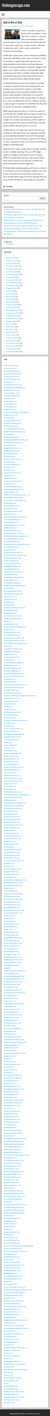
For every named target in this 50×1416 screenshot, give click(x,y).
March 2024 (10, 302)
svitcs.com (7, 1058)
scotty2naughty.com (11, 874)
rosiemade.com (9, 629)
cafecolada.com (9, 772)
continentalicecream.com (13, 825)
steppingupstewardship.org (14, 1213)
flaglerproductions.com (12, 819)
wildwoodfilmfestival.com (13, 497)
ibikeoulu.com (9, 888)
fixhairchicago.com (11, 1047)
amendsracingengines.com (14, 1160)
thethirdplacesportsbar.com (14, 1265)
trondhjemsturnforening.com (15, 1292)
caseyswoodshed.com (12, 1045)
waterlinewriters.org (11, 1091)
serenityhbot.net (10, 1127)
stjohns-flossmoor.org (12, 984)
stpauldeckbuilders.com (12, 1174)
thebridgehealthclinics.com (14, 1089)
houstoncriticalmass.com (13, 792)
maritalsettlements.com (13, 957)
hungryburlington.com (12, 907)
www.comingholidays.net (13, 781)
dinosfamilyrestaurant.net (13, 533)
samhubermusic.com (11, 1400)
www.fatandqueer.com (12, 1166)
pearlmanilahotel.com (12, 464)
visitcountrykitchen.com (13, 943)
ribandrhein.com (10, 704)
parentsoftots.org (10, 1097)
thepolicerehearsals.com (13, 797)
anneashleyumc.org (11, 1169)
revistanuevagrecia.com (13, 869)
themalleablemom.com (12, 902)
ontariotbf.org (9, 434)
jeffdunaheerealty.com (12, 1149)
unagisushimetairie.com (13, 448)
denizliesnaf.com (10, 1050)
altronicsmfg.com (10, 407)
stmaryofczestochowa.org (13, 893)
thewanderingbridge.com (13, 899)
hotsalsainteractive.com (13, 385)
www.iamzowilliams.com (13, 1248)
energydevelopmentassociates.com (17, 544)
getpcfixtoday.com (11, 453)
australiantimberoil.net (12, 530)
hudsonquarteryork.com (12, 1279)
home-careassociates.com (13, 728)
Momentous (35, 1413)
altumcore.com (9, 1067)
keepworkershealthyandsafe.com (16, 440)
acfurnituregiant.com (12, 393)
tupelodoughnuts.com (12, 632)
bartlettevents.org (10, 508)
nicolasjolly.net (9, 847)
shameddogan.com (11, 1094)
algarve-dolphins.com (12, 946)
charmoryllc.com (10, 786)
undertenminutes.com (12, 396)
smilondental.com (10, 654)
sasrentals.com (9, 660)
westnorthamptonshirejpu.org (15, 500)
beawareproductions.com (13, 882)
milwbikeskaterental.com (13, 959)
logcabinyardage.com (12, 1105)
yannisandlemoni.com (12, 616)
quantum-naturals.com (12, 1303)
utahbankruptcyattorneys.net (15, 585)
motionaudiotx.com (11, 1380)
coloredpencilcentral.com (13, 572)
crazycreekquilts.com (11, 827)
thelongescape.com (16, 5)
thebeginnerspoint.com (12, 778)
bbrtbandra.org (9, 456)
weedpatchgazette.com (12, 618)
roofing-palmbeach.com (13, 563)
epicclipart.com (9, 462)
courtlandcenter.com (11, 1017)
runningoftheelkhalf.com (13, 1146)
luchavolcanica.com (11, 998)
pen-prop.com (9, 1135)
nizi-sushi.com (9, 918)
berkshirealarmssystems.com (14, 607)
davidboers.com (9, 1108)
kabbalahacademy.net (12, 651)
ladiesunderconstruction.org (14, 525)
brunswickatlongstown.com (14, 910)
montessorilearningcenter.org (15, 1306)
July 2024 (9, 291)
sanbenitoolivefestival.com (14, 767)
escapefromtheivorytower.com (15, 555)
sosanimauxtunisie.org (12, 473)
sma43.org (8, 1202)
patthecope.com (10, 1056)
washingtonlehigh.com (12, 1218)
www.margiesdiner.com (12, 1185)
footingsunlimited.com (12, 1177)
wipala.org (7, 742)
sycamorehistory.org (11, 1240)
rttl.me (6, 1383)
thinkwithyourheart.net (12, 583)
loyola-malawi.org (10, 745)
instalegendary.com (11, 437)
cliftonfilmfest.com (11, 574)
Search (6, 195)
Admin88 (29, 26)
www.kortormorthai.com (13, 1163)
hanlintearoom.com (11, 1339)
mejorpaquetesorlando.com (14, 640)
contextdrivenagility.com (13, 885)
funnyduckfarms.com (12, 1342)
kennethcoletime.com (12, 904)
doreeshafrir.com (10, 877)
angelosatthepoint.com (12, 1036)
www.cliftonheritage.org (12, 1199)
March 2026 (11, 258)
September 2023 (12, 318)
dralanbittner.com (10, 613)
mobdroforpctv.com (11, 761)
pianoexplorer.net (10, 1254)
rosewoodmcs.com (10, 1237)
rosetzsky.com (9, 863)
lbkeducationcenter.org (12, 712)
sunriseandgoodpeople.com (14, 976)
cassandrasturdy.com (11, 764)
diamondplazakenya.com (13, 1295)
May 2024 (10, 296)
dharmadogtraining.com (13, 1378)
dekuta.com (8, 1229)
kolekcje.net (8, 706)
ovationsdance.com (11, 701)
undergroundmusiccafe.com (14, 1397)
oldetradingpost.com (11, 522)
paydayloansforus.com (12, 420)
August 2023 (11, 321)
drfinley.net (8, 1353)
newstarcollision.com (11, 657)
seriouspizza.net (10, 1061)
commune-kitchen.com (12, 838)
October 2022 (11, 349)
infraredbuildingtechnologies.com (16, 536)
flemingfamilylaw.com (12, 1356)
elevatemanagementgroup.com (16, 1347)
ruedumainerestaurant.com (14, 860)
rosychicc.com (9, 748)
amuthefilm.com (10, 841)
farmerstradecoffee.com (13, 1102)
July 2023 (9, 324)
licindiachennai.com (11, 376)
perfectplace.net (10, 717)
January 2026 (11, 263)
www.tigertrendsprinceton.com (15, 1138)
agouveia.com (9, 1367)
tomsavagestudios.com (12, 693)
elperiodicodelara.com (12, 371)
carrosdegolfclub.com (12, 541)
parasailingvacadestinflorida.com (16, 1328)
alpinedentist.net (10, 478)
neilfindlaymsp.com (11, 1020)
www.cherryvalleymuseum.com (15, 517)
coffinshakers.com (10, 891)
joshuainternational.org (12, 1130)
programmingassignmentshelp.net (17, 412)
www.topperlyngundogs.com (14, 1144)
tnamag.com (8, 1072)
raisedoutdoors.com (11, 580)
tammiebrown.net (10, 926)
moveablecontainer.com (13, 511)
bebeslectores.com (11, 528)
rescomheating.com (11, 1386)
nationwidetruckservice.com (14, 1003)
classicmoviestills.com (12, 770)
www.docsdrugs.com (11, 1182)
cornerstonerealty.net (12, 1243)
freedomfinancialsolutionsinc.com (16, 1155)
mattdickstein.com (11, 1113)
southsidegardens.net (12, 1257)
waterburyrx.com (10, 1031)
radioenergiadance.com (13, 481)
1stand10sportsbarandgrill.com (15, 643)
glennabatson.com (11, 814)
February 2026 (11, 260)
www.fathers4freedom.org (13, 1141)
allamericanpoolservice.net (14, 687)
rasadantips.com (10, 401)
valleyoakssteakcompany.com (15, 1042)
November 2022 (12, 346)
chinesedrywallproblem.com (14, 979)
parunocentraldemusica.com (14, 1287)
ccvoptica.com (9, 1215)
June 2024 (10, 294)
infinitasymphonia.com (12, 849)
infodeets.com (9, 382)
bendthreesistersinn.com (13, 981)
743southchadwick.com (12, 558)
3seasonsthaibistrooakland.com (15, 720)
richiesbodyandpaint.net (13, 374)
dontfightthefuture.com (12, 566)
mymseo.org (8, 1372)
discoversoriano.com (11, 775)
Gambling (9, 186)
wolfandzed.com (10, 1226)
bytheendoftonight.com (12, 753)
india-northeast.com (11, 561)
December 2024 (12, 280)
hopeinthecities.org (11, 756)
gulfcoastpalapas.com (12, 1086)
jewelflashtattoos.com (12, 451)
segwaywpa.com (10, 1083)
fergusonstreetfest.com (12, 1309)
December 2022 (12, 343)
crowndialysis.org (10, 682)
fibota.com (8, 1281)
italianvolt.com (9, 605)
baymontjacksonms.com (13, 962)
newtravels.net (9, 418)
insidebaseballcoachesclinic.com (16, 1320)
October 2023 (11, 316)
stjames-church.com (11, 871)
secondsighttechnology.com (14, 662)
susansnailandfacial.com (13, 1133)
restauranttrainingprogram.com (16, 684)
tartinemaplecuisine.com (13, 913)
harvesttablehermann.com (13, 539)
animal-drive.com (10, 1069)
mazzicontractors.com (12, 1262)
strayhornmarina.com (12, 816)
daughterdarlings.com (12, 379)
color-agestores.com (11, 739)
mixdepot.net (9, 1235)
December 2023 (12, 310)
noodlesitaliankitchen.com (13, 442)
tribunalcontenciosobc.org (13, 805)
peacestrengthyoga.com (13, 1152)
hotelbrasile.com (10, 503)
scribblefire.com (10, 723)
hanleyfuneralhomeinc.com (14, 638)
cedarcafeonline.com (12, 390)
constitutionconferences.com (15, 1053)
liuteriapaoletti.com (11, 973)
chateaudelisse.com (11, 492)
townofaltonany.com (11, 965)
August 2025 (11, 277)
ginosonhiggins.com (11, 951)
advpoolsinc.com (10, 1034)
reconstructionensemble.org (14, 992)
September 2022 (12, 351)
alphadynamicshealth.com (13, 1334)
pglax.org (7, 968)
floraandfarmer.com (11, 547)
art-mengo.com (9, 921)
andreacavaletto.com (12, 731)
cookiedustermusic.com (12, 990)
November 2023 (12, 313)
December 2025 (12, 266)
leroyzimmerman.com (12, 1350)
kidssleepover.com (10, 415)
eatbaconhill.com (10, 409)
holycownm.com (10, 1001)
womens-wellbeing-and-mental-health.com (20, 695)
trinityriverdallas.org (11, 715)
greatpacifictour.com (11, 1009)
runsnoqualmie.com (11, 1180)
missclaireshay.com (11, 365)
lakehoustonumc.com (12, 1119)
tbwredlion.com (9, 1298)
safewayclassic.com (11, 426)
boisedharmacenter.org (12, 737)
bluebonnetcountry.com (13, 459)
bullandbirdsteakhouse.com (14, 1193)
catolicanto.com (10, 709)
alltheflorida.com (10, 1317)
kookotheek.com (10, 484)
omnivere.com (9, 398)
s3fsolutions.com (10, 550)
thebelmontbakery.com (12, 423)
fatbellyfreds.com (10, 1273)
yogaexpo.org (9, 726)
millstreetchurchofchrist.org (14, 1325)
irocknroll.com (9, 588)
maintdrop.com (9, 467)
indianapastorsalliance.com (14, 1039)
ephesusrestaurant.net (12, 1268)
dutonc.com (8, 929)
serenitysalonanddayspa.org (14, 387)
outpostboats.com (10, 750)
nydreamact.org (10, 445)
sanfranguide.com (10, 783)
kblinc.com (8, 621)
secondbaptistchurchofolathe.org (16, 1369)
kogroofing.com (9, 475)
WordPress (23, 1413)
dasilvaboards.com (10, 811)
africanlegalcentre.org (12, 852)
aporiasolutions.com (11, 1080)
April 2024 (10, 299)
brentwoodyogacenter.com (14, 1207)
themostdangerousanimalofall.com (17, 794)
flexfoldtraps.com (10, 1158)
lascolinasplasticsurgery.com (14, 1196)
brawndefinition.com (11, 822)
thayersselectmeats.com (13, 1078)
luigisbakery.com (10, 1221)
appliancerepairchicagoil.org (14, 431)
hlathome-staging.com (12, 671)
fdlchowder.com (9, 1188)
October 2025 (11, 272)
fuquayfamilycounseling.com (14, 1364)
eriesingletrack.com (11, 624)
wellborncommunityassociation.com (17, 495)
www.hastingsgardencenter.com (16, 1251)
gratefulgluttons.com (11, 759)
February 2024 (11, 305)
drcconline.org (9, 1025)
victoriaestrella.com (11, 1012)
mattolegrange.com (11, 935)
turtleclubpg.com (10, 1006)
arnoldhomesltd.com (11, 569)
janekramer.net (9, 915)
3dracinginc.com (10, 789)
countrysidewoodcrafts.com (14, 429)
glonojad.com (9, 866)
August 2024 (11, 288)
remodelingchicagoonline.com (15, 1204)
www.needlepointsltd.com (13, 1191)
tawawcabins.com (10, 596)
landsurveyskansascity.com (14, 1171)
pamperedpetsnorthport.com (15, 627)
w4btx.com (8, 646)
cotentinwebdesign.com (13, 519)
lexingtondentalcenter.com (14, 676)
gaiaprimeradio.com (11, 924)
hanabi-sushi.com (10, 1224)
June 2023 (10, 327)
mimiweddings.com (11, 1389)
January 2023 (11, 340)
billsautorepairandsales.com (14, 1301)
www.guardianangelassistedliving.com (18, 1290)
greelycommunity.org (12, 858)
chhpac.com (8, 1375)
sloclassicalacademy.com (13, 808)
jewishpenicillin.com (11, 690)
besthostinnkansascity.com (14, 1391)
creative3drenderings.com (13, 1100)
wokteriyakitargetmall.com (13, 673)
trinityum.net (9, 1259)
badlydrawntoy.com (11, 1116)
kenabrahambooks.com (12, 836)
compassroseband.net (12, 1064)
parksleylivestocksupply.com (14, 734)
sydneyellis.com (9, 679)
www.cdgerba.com (10, 1284)
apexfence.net (9, 1402)
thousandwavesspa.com (13, 1014)
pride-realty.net (9, 1331)
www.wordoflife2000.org (13, 591)
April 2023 (10, 332)
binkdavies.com (9, 830)
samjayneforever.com (12, 1312)
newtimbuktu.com (10, 404)
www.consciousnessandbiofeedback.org (18, 1246)
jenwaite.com (9, 1345)
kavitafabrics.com (10, 995)
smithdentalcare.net (11, 1394)
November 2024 (12, 283)
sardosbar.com (9, 602)
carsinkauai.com (10, 1323)
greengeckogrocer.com (12, 668)
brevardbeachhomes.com (13, 552)
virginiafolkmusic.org (11, 698)
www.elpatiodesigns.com (13, 1276)
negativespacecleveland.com (14, 970)
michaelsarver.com (11, 665)
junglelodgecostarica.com (13, 937)
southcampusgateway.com (14, 489)
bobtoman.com (9, 470)
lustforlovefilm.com (11, 844)
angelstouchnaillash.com (13, 649)
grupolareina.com (10, 514)
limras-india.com (10, 368)
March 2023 (11, 335)
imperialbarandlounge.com (14, 577)
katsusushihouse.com (11, 855)
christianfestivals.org (11, 940)
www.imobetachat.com (12, 1111)
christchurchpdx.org (11, 833)
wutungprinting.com (11, 954)
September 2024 (12, 285)
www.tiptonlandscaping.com (14, 1210)
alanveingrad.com (10, 948)
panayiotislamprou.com (13, 486)
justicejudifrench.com (12, 896)
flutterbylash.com (10, 1336)
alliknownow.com (10, 800)
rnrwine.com (8, 1358)
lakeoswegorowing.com (12, 1361)
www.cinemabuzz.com (12, 1232)
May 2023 (10, 329)
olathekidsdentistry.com (13, 635)
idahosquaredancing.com (13, 594)
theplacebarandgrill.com (13, 1028)
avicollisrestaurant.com (12, 1023)
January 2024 (11, 307)
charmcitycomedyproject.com (15, 880)
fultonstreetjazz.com (11, 506)
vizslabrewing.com (10, 610)
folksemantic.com (10, 599)
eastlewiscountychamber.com (15, 803)
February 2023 (11, 338)
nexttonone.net (9, 1124)
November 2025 (12, 269)
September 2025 (12, 274)
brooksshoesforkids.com (12, 1075)
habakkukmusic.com (11, 1122)
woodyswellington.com (12, 1270)
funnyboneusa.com (11, 987)
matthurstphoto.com (11, 1314)
